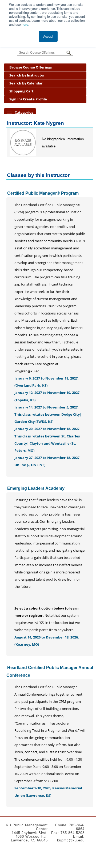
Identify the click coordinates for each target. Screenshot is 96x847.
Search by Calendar (26, 83)
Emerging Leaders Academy (36, 488)
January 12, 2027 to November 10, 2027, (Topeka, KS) (47, 396)
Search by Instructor (27, 75)
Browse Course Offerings (30, 67)
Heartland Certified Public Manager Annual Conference (49, 671)
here (25, 24)
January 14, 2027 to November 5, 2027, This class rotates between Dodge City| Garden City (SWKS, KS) (48, 414)
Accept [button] (48, 36)
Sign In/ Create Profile (28, 99)
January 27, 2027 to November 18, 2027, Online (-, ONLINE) (47, 461)
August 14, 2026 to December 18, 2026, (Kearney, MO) (46, 641)
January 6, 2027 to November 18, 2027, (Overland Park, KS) (46, 382)
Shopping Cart (21, 91)
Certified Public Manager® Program (43, 193)
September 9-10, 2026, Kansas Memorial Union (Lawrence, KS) (48, 792)
